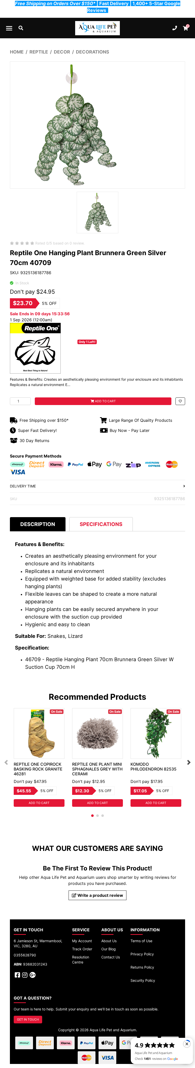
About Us (109, 941)
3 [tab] (102, 815)
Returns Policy (142, 967)
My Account (82, 941)
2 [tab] (97, 815)
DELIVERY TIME (23, 486)
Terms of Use (141, 941)
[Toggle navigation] (9, 28)
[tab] (38, 524)
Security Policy (143, 980)
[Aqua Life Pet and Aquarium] (97, 28)
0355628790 (25, 955)
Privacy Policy (142, 954)
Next (189, 762)
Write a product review (99, 895)
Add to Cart (105, 401)
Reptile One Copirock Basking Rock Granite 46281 (38, 769)
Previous (6, 762)
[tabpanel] (39, 757)
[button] (180, 401)
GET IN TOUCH (28, 1019)
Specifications (101, 524)
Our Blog (108, 949)
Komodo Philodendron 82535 (153, 767)
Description (37, 524)
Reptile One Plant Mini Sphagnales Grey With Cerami (97, 769)
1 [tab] (92, 815)
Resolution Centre (80, 959)
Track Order (82, 949)
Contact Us (110, 957)
